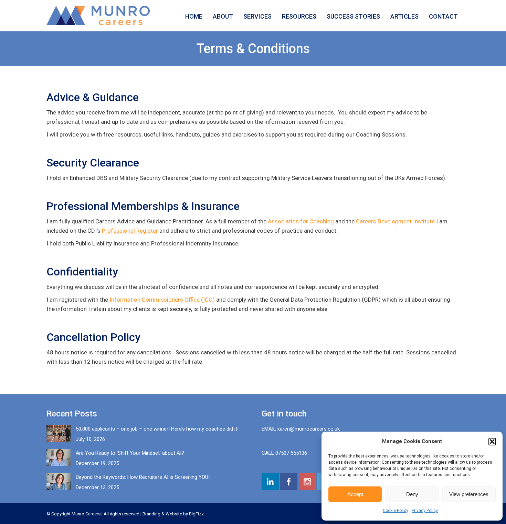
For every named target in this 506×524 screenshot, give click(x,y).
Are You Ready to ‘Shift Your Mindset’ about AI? (130, 453)
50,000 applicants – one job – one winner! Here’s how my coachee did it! (157, 429)
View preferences (468, 494)
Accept (355, 494)
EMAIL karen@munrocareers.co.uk (301, 429)
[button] (492, 441)
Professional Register (130, 230)
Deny (412, 494)
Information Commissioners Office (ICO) (162, 299)
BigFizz (196, 513)
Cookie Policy (395, 510)
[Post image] (58, 433)
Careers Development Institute (395, 221)
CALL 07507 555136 (284, 453)
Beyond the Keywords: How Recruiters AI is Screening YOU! (143, 477)
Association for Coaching (301, 221)
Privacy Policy (425, 510)
